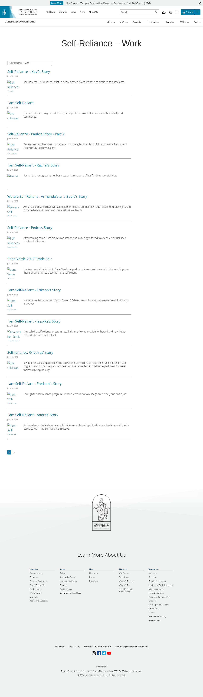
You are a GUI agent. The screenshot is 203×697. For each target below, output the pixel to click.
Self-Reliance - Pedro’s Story (29, 227)
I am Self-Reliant (20, 102)
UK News (124, 22)
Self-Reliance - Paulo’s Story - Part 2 (36, 133)
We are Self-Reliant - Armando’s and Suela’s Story (47, 196)
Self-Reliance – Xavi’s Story (28, 71)
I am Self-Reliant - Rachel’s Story (33, 165)
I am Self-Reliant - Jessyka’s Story (33, 321)
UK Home (111, 22)
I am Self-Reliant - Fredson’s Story (34, 383)
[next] (19, 452)
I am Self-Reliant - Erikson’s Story (34, 290)
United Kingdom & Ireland (20, 22)
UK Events (184, 22)
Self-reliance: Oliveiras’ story (30, 352)
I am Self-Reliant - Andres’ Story (32, 414)
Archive (197, 22)
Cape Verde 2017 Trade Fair (29, 258)
